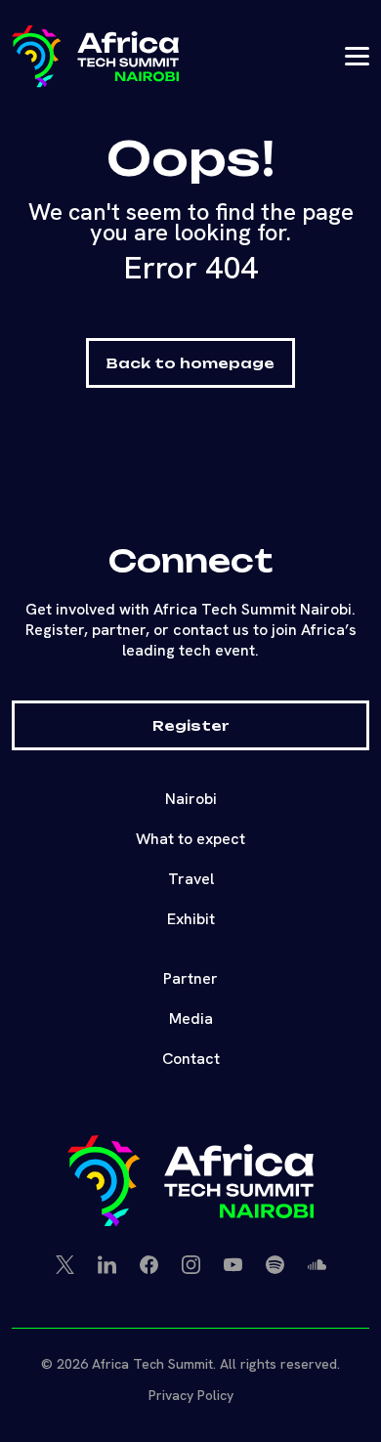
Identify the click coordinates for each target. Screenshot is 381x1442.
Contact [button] (191, 1058)
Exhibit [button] (191, 919)
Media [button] (191, 1018)
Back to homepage (190, 363)
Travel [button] (191, 879)
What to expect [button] (190, 838)
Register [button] (191, 725)
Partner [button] (190, 978)
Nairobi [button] (191, 798)
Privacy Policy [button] (190, 1395)
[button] (95, 56)
